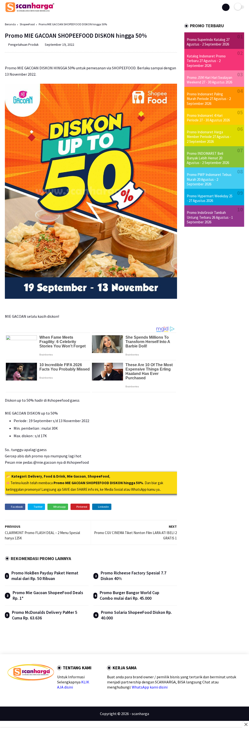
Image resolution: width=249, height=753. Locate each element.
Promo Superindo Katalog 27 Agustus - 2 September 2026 (208, 41)
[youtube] (48, 689)
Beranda (10, 24)
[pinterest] (33, 689)
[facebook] (10, 689)
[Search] (225, 7)
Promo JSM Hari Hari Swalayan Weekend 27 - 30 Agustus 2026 (209, 79)
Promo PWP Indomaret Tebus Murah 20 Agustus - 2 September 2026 (209, 179)
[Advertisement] (124, 741)
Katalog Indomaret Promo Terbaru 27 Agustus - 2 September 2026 (206, 61)
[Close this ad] (245, 724)
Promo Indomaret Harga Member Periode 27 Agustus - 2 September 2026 (209, 137)
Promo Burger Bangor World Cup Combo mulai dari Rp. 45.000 (129, 595)
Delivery (35, 476)
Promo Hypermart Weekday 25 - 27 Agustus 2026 (209, 198)
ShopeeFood (27, 24)
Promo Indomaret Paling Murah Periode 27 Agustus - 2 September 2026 (209, 99)
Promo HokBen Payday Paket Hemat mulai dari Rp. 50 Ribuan (44, 575)
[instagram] (41, 689)
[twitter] (17, 689)
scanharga (140, 713)
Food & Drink (54, 476)
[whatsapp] (25, 689)
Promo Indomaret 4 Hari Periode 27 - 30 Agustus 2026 (208, 117)
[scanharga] (29, 11)
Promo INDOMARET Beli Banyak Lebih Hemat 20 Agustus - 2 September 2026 (208, 158)
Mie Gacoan (76, 476)
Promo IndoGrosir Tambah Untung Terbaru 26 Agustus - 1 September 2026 (210, 217)
